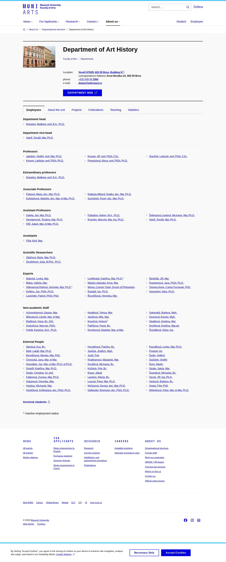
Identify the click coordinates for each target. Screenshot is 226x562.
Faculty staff (151, 453)
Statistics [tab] (133, 109)
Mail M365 (28, 502)
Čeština (198, 6)
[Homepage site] (42, 9)
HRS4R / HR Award (154, 462)
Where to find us (153, 471)
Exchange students (63, 456)
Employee (197, 21)
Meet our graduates (154, 457)
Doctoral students (35, 402)
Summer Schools (62, 460)
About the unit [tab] (56, 109)
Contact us (150, 476)
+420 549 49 (88, 79)
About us (153, 441)
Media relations (30, 457)
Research (92, 441)
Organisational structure (156, 448)
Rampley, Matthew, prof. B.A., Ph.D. (45, 124)
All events (27, 448)
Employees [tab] (33, 109)
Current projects (92, 453)
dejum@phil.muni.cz (90, 83)
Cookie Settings (63, 554)
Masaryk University (40, 520)
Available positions (124, 448)
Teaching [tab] (115, 109)
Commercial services (155, 467)
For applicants (63, 440)
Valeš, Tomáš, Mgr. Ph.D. (39, 137)
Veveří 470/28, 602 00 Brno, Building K (100, 72)
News (27, 441)
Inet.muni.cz (96, 502)
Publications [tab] (95, 109)
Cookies (41, 524)
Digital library (52, 502)
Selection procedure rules (127, 453)
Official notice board (154, 481)
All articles (28, 453)
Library (39, 502)
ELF (73, 502)
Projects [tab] (77, 109)
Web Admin (28, 524)
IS (86, 502)
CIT (80, 502)
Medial (65, 502)
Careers (122, 441)
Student (181, 21)
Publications (90, 465)
